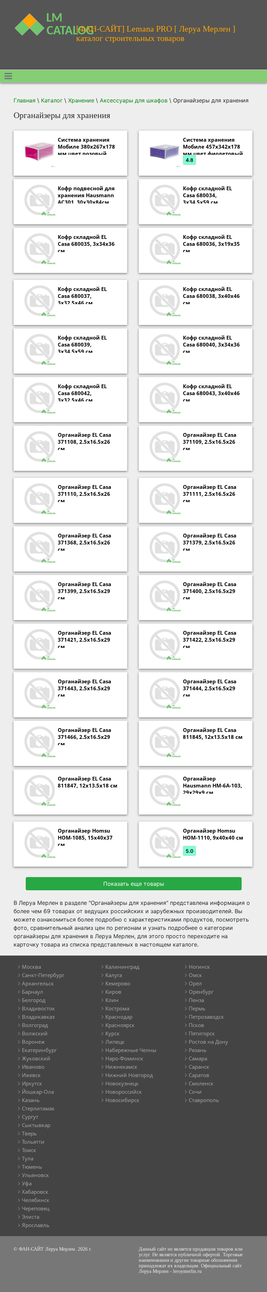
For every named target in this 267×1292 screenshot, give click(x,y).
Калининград (122, 966)
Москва (31, 966)
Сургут (30, 1116)
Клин (112, 1000)
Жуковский (36, 1058)
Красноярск (120, 1025)
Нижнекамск (121, 1066)
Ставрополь (204, 1100)
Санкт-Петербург (43, 975)
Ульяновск (35, 1175)
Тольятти (33, 1141)
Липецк (114, 1041)
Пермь (197, 1008)
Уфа (27, 1183)
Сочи (195, 1091)
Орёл (195, 983)
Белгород (34, 1000)
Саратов (199, 1075)
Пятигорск (202, 1033)
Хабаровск (35, 1191)
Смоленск (201, 1083)
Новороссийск (123, 1091)
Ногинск (199, 966)
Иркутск (32, 1083)
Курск (112, 1033)
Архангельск (38, 983)
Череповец (35, 1208)
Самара (198, 1058)
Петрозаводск (206, 1016)
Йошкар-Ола (38, 1091)
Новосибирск (122, 1100)
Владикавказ (38, 1016)
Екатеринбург (39, 1050)
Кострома (117, 1008)
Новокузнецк (122, 1083)
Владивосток (38, 1008)
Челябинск (35, 1200)
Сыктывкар (36, 1125)
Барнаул (32, 991)
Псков (196, 1025)
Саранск (199, 1066)
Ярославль (35, 1225)
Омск (195, 975)
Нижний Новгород (129, 1075)
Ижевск (31, 1075)
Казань (31, 1100)
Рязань (198, 1050)
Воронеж (33, 1041)
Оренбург (201, 991)
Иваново (33, 1066)
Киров (113, 991)
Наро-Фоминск (124, 1058)
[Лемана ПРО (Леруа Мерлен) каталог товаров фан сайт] (40, 20)
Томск (29, 1150)
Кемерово (117, 983)
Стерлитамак (38, 1108)
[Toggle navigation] (8, 76)
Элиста (30, 1216)
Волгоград (35, 1025)
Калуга (113, 975)
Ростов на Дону (208, 1041)
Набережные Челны (130, 1050)
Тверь (29, 1133)
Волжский (35, 1033)
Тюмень (32, 1166)
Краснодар (118, 1016)
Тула (27, 1158)
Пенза (196, 1000)
